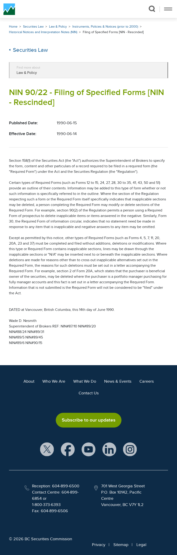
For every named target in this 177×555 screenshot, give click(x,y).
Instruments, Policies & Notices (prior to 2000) (105, 26)
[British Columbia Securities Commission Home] (9, 9)
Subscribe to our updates (88, 420)
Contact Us (89, 393)
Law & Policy (58, 26)
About (29, 381)
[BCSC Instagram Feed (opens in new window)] (130, 449)
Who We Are (53, 381)
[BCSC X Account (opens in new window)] (47, 449)
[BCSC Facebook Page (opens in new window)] (68, 449)
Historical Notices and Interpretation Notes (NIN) (43, 32)
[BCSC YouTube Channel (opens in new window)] (88, 449)
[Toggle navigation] (168, 9)
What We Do (84, 381)
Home (13, 26)
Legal (141, 544)
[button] (151, 9)
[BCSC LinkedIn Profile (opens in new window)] (109, 449)
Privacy (98, 544)
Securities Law (33, 26)
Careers (146, 381)
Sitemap (120, 544)
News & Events (117, 381)
